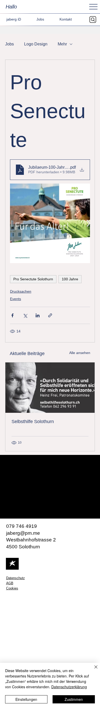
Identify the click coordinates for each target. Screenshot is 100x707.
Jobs (9, 44)
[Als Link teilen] (50, 315)
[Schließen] (93, 670)
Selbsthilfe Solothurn (33, 421)
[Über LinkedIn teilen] (37, 315)
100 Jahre (70, 279)
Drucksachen (20, 291)
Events (15, 299)
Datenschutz (15, 578)
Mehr (62, 44)
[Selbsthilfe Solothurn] (50, 387)
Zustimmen (74, 699)
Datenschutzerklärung (69, 686)
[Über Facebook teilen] (12, 315)
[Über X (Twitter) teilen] (25, 315)
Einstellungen (26, 699)
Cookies (12, 588)
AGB (9, 583)
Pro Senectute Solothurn (33, 279)
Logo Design (35, 44)
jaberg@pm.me (23, 533)
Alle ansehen (79, 353)
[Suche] (94, 19)
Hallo (11, 6)
